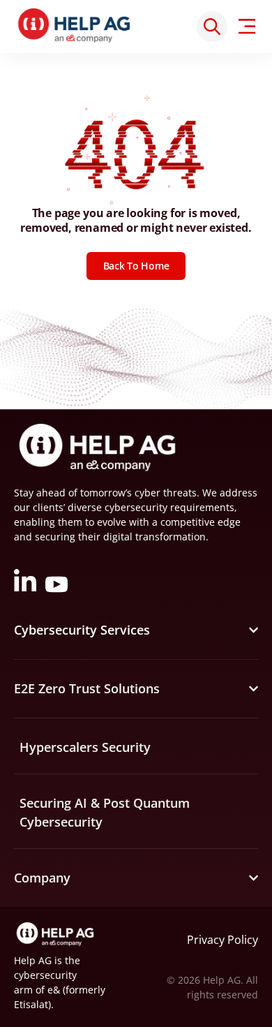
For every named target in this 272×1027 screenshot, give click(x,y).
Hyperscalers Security (85, 747)
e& (53, 989)
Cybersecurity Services (82, 629)
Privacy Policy (222, 939)
